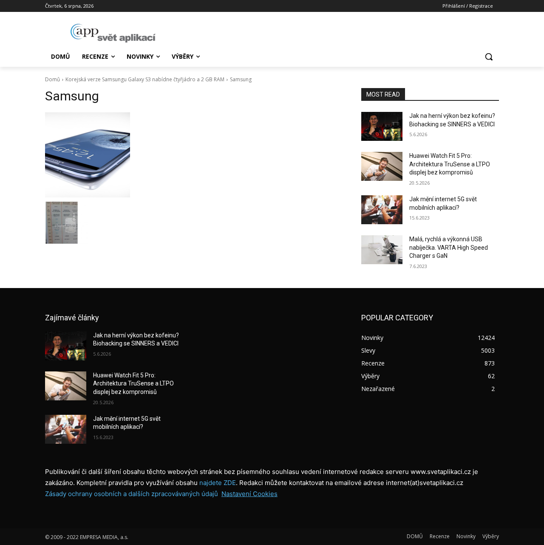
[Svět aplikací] (113, 33)
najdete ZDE (217, 483)
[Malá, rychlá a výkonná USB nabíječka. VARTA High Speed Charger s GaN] (381, 249)
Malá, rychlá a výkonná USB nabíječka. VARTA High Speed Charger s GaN (448, 247)
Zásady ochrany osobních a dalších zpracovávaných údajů (131, 494)
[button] (489, 56)
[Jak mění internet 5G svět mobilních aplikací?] (381, 209)
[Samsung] (193, 154)
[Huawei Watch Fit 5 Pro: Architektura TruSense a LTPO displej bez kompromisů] (381, 166)
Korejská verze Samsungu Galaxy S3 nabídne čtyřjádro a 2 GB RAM (144, 79)
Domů (52, 79)
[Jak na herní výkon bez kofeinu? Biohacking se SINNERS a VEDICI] (381, 126)
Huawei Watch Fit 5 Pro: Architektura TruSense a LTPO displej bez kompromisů (449, 164)
